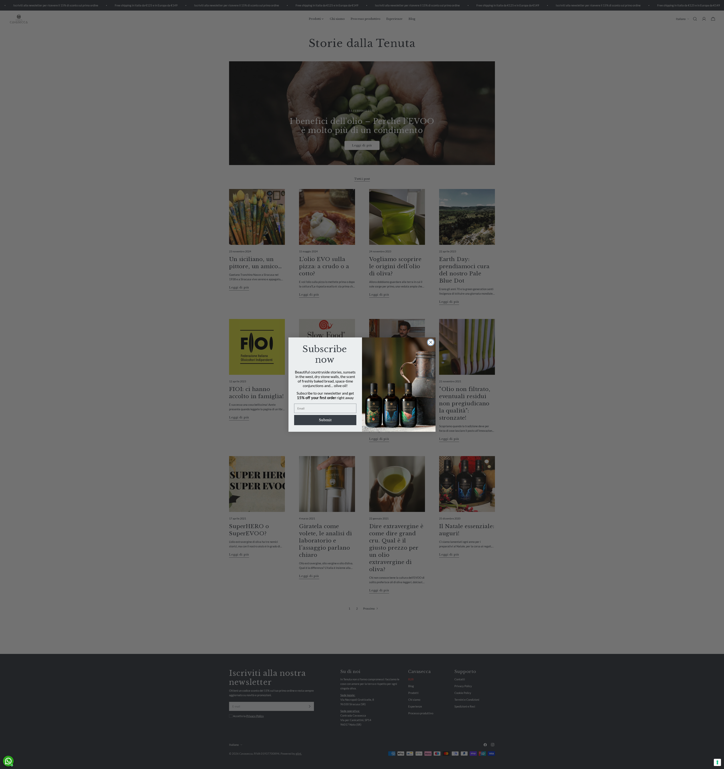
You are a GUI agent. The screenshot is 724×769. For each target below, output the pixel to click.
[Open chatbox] (8, 761)
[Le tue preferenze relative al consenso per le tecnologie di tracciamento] (717, 762)
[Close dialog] (430, 342)
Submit (325, 420)
